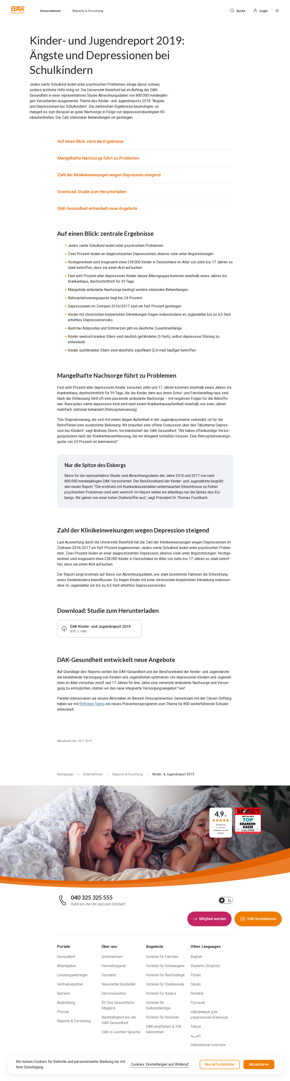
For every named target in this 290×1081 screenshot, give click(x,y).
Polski (196, 975)
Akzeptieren (259, 1064)
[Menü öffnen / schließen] (277, 10)
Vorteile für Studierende (165, 984)
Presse (63, 1012)
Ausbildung (66, 1002)
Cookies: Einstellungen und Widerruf (160, 1064)
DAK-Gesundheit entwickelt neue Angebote (97, 208)
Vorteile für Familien (162, 956)
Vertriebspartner (70, 984)
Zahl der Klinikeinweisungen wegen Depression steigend (109, 174)
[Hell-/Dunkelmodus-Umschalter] (225, 900)
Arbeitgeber (66, 966)
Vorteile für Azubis (161, 993)
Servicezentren (114, 993)
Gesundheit (66, 956)
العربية (196, 1035)
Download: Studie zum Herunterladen (92, 191)
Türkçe (196, 1026)
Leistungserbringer (72, 975)
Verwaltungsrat (114, 966)
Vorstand (109, 975)
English (196, 956)
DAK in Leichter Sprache (121, 1032)
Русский (198, 1002)
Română (197, 993)
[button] (18, 10)
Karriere (63, 993)
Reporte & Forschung (74, 1021)
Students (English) (205, 966)
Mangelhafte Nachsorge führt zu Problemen (98, 158)
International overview (208, 1045)
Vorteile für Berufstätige (165, 975)
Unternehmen (112, 956)
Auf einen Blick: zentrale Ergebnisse (91, 141)
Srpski (196, 984)
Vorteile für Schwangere (165, 966)
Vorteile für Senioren (162, 1017)
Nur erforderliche (219, 1064)
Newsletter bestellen (118, 984)
